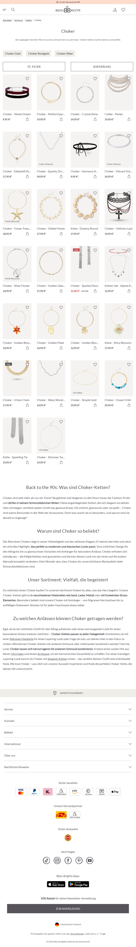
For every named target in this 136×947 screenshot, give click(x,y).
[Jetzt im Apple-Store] (56, 884)
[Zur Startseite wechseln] (68, 9)
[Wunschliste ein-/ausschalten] (27, 78)
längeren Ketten (57, 658)
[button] (114, 10)
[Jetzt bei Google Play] (78, 884)
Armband (43, 653)
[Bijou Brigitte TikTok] (46, 860)
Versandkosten (77, 933)
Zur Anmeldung (68, 908)
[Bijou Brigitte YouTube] (90, 860)
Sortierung (102, 66)
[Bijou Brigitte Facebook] (68, 860)
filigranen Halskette (21, 639)
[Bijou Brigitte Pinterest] (79, 860)
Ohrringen (17, 653)
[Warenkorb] (132, 10)
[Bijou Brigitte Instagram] (57, 860)
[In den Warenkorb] (27, 119)
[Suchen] (12, 10)
